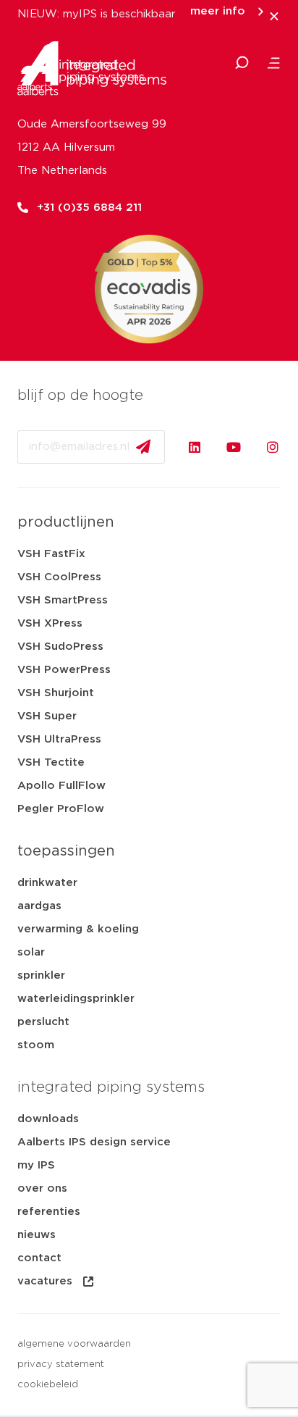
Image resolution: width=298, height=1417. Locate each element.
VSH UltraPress (59, 739)
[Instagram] (273, 447)
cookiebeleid (47, 1384)
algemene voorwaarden (74, 1344)
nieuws (36, 1234)
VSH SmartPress (62, 600)
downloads (48, 1118)
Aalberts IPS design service (94, 1142)
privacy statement (60, 1364)
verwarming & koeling (78, 929)
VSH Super (47, 716)
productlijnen (65, 522)
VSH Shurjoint (55, 692)
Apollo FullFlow (61, 785)
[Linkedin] (195, 447)
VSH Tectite (51, 762)
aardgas (39, 905)
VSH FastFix (51, 553)
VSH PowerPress (64, 669)
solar (31, 952)
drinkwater (47, 882)
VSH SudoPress (60, 646)
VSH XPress (49, 623)
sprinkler (41, 975)
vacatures (44, 1281)
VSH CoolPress (59, 577)
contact (39, 1258)
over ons (42, 1188)
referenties (48, 1211)
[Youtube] (234, 447)
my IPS (36, 1165)
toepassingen (66, 851)
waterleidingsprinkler (76, 998)
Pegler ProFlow (60, 808)
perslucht (43, 1021)
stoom (35, 1045)
